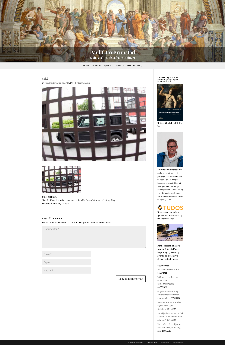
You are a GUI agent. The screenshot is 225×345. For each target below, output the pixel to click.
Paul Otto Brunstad (53, 83)
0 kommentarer (83, 83)
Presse (120, 66)
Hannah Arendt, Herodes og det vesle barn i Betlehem (169, 305)
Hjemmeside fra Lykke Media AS (172, 342)
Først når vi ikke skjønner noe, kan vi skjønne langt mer (169, 327)
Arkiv (95, 66)
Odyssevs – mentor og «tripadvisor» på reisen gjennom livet (168, 294)
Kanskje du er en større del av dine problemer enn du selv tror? (170, 316)
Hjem (86, 66)
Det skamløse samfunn (168, 269)
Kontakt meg (134, 66)
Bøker (107, 66)
